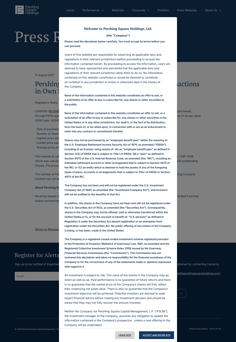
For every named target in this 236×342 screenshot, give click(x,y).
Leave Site (125, 335)
